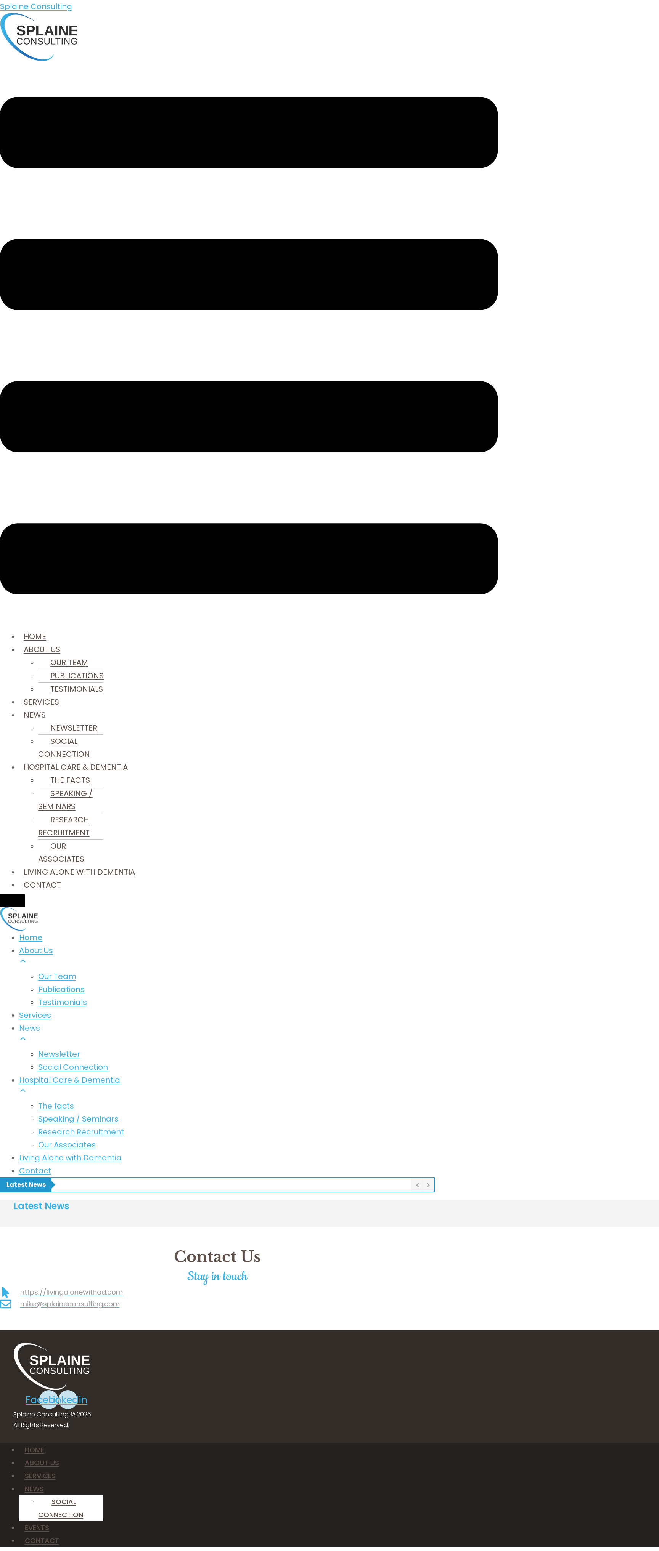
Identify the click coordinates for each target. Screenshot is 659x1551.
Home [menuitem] (30, 937)
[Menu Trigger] (12, 900)
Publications (77, 675)
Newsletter (73, 728)
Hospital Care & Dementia (76, 767)
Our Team (69, 662)
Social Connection (64, 747)
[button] (249, 345)
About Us (42, 649)
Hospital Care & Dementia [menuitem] (69, 1080)
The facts (70, 780)
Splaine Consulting (36, 6)
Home (35, 636)
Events (37, 1527)
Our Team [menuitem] (57, 976)
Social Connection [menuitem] (73, 1067)
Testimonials (76, 689)
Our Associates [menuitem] (67, 1144)
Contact (42, 885)
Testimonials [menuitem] (62, 1002)
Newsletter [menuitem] (59, 1054)
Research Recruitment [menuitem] (81, 1131)
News (34, 1488)
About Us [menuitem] (36, 950)
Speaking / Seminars (65, 800)
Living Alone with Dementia (79, 872)
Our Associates (61, 852)
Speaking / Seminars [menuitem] (78, 1119)
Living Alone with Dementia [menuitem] (70, 1157)
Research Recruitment (64, 826)
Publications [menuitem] (61, 989)
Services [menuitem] (35, 1015)
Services (41, 702)
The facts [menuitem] (56, 1106)
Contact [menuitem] (35, 1170)
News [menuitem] (29, 1028)
